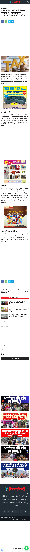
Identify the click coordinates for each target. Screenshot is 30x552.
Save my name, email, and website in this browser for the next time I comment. (14, 354)
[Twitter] (9, 21)
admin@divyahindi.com (18, 508)
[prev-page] (2, 321)
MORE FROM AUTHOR (16, 297)
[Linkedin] (13, 511)
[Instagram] (8, 511)
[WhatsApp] (6, 21)
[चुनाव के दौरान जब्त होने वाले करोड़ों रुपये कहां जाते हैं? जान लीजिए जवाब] (4, 316)
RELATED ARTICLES (6, 297)
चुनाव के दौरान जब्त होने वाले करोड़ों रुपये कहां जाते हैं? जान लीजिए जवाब (18, 315)
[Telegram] (12, 21)
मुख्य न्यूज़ (6, 6)
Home (2, 6)
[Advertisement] (15, 39)
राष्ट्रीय (6, 8)
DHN (3, 18)
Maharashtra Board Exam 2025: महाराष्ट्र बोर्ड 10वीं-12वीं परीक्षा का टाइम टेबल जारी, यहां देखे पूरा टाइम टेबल (19, 309)
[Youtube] (25, 511)
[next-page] (4, 321)
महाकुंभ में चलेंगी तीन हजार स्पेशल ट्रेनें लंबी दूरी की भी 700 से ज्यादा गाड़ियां (18, 302)
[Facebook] (2, 21)
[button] (26, 548)
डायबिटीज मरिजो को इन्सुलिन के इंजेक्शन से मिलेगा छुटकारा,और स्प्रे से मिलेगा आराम (7, 291)
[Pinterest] (17, 511)
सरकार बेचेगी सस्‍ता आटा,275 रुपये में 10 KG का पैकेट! (22, 290)
